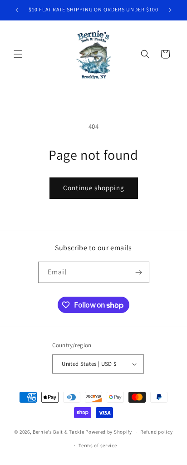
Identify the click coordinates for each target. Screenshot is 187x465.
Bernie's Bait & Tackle (58, 432)
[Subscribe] (139, 272)
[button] (18, 54)
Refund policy (156, 432)
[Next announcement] (170, 10)
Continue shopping (93, 187)
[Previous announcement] (17, 10)
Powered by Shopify (108, 432)
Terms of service (98, 445)
